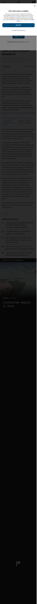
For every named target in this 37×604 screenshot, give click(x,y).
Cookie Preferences (18, 30)
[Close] (35, 6)
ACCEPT (18, 25)
